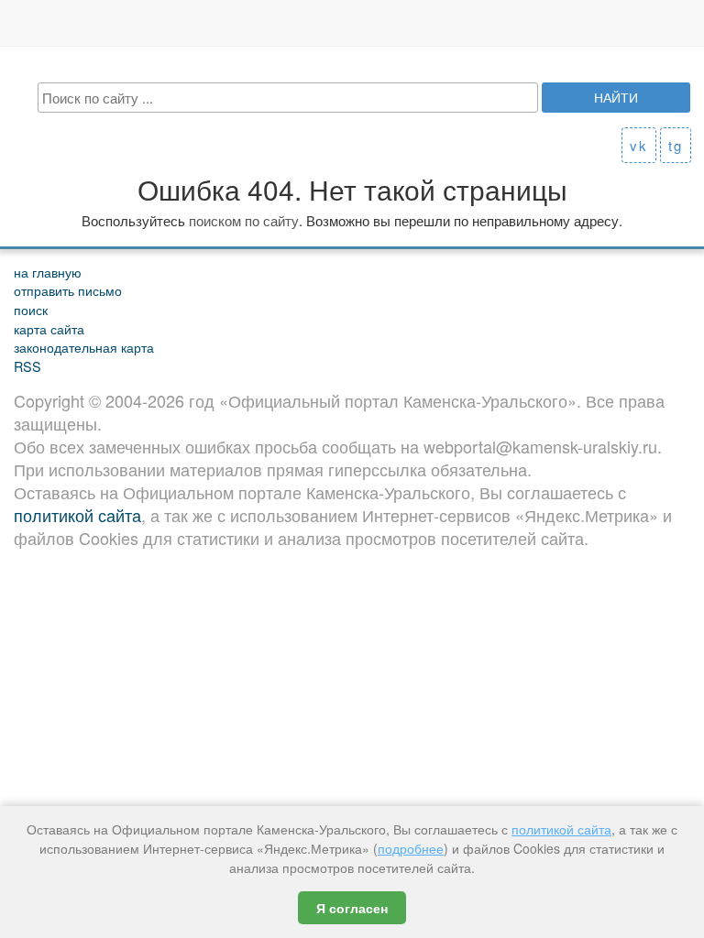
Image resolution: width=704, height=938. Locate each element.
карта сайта (49, 328)
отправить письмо (68, 290)
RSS (27, 366)
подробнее (411, 848)
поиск (31, 309)
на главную (48, 271)
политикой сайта (77, 515)
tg (675, 145)
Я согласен (352, 908)
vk (639, 145)
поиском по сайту (244, 220)
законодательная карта (84, 346)
